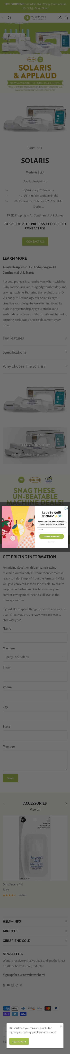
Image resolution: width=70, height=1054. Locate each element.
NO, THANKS (51, 542)
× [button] (61, 1026)
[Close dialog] (66, 508)
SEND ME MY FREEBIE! (51, 536)
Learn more (19, 1041)
